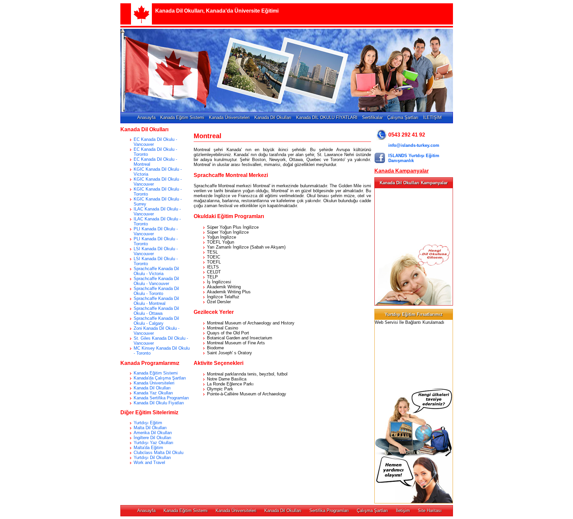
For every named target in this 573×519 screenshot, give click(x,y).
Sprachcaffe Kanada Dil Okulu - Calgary (156, 321)
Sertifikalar (372, 117)
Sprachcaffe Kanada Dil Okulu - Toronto (156, 291)
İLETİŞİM (432, 117)
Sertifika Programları (329, 510)
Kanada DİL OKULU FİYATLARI (326, 117)
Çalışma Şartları (402, 117)
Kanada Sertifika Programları (161, 397)
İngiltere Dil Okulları (152, 437)
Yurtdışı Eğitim (148, 422)
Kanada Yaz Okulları (153, 392)
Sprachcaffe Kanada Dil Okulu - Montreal (156, 301)
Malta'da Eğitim (148, 447)
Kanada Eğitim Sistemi (182, 117)
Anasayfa (146, 117)
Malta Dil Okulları (150, 427)
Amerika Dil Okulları (153, 432)
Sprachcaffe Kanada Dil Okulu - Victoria (156, 271)
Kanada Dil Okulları (272, 117)
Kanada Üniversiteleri (229, 117)
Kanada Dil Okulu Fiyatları (159, 402)
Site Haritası (430, 510)
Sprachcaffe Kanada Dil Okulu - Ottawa (156, 311)
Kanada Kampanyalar (401, 171)
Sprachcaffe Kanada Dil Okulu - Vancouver (156, 281)
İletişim (403, 510)
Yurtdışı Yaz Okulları (153, 442)
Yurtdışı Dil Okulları (152, 457)
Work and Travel (149, 462)
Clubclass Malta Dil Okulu (158, 452)
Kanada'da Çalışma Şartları (160, 377)
